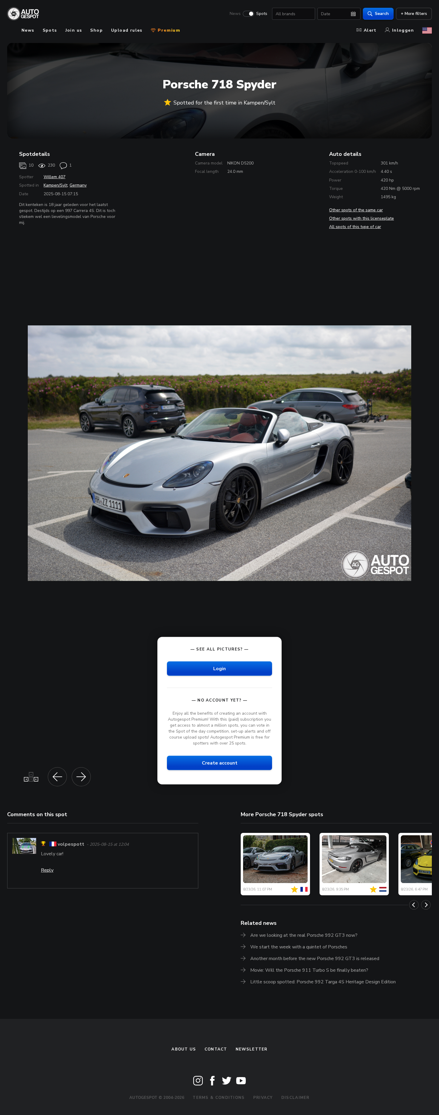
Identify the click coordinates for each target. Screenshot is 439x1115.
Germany (78, 185)
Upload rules (126, 30)
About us (183, 1049)
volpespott (71, 844)
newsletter (252, 1049)
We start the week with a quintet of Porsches (298, 947)
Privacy (263, 1097)
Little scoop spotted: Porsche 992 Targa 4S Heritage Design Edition (323, 982)
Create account (219, 763)
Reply (47, 870)
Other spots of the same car (356, 210)
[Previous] (414, 905)
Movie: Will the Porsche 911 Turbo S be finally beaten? (309, 970)
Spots (261, 14)
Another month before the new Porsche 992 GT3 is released (314, 958)
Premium (168, 30)
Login (219, 668)
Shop (96, 30)
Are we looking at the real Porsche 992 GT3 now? (303, 935)
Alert (370, 30)
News (235, 14)
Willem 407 (54, 177)
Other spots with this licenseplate (361, 218)
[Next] (426, 905)
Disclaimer (295, 1097)
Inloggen (403, 30)
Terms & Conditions (219, 1097)
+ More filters (414, 13)
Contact (216, 1049)
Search (382, 13)
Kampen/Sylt (55, 185)
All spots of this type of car (355, 227)
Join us (73, 30)
